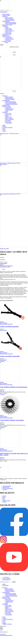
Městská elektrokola (9, 18)
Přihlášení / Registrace (7, 624)
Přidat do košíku (4, 263)
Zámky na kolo (8, 33)
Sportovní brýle (6, 35)
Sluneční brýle (8, 107)
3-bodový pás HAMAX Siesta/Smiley (10, 356)
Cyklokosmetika (8, 29)
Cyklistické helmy (9, 37)
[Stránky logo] (5, 9)
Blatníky (7, 27)
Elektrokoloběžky (6, 21)
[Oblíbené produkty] (14, 49)
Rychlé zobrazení (3, 322)
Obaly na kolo (8, 40)
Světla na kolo (8, 31)
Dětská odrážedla (6, 14)
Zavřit (1, 627)
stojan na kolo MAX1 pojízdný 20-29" (8, 193)
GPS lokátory (8, 120)
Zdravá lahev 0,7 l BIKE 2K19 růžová (8, 163)
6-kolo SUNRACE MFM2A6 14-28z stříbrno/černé (13, 387)
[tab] (15, 269)
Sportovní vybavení (7, 36)
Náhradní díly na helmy (7, 24)
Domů (1, 133)
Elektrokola (5, 16)
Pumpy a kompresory (9, 30)
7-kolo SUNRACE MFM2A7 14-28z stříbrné (12, 420)
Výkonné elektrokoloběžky (10, 23)
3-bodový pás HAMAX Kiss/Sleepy (9, 326)
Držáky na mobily (6, 15)
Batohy (6, 42)
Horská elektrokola (9, 17)
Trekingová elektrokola (10, 20)
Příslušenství (5, 26)
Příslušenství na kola (7, 34)
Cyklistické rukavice (9, 39)
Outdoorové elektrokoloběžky (11, 104)
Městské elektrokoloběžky (10, 22)
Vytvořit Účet (3, 634)
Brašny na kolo (8, 28)
